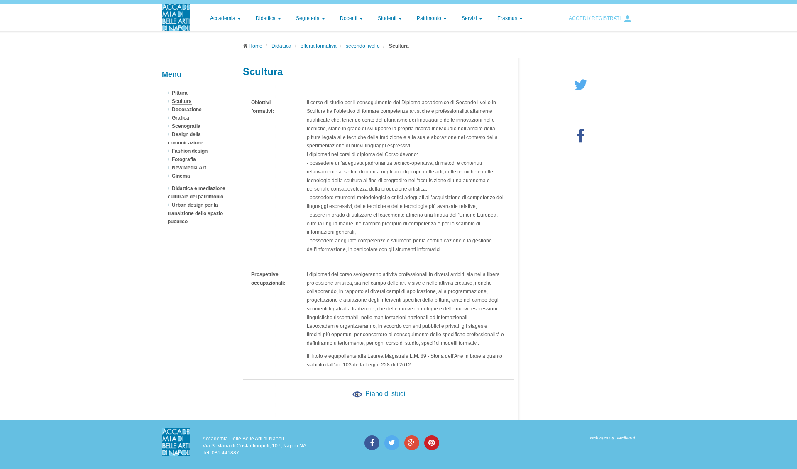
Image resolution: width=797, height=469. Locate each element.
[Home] (176, 17)
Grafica (180, 118)
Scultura (182, 101)
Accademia (223, 18)
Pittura (180, 93)
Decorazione (187, 109)
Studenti (388, 18)
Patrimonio (430, 18)
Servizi (470, 18)
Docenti (349, 18)
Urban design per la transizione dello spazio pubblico (195, 213)
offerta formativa (319, 46)
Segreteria (308, 18)
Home (255, 46)
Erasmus (507, 18)
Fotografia (184, 159)
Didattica (266, 18)
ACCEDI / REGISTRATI (595, 18)
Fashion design (190, 151)
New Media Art (189, 168)
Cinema (181, 176)
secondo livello (363, 46)
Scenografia (186, 126)
